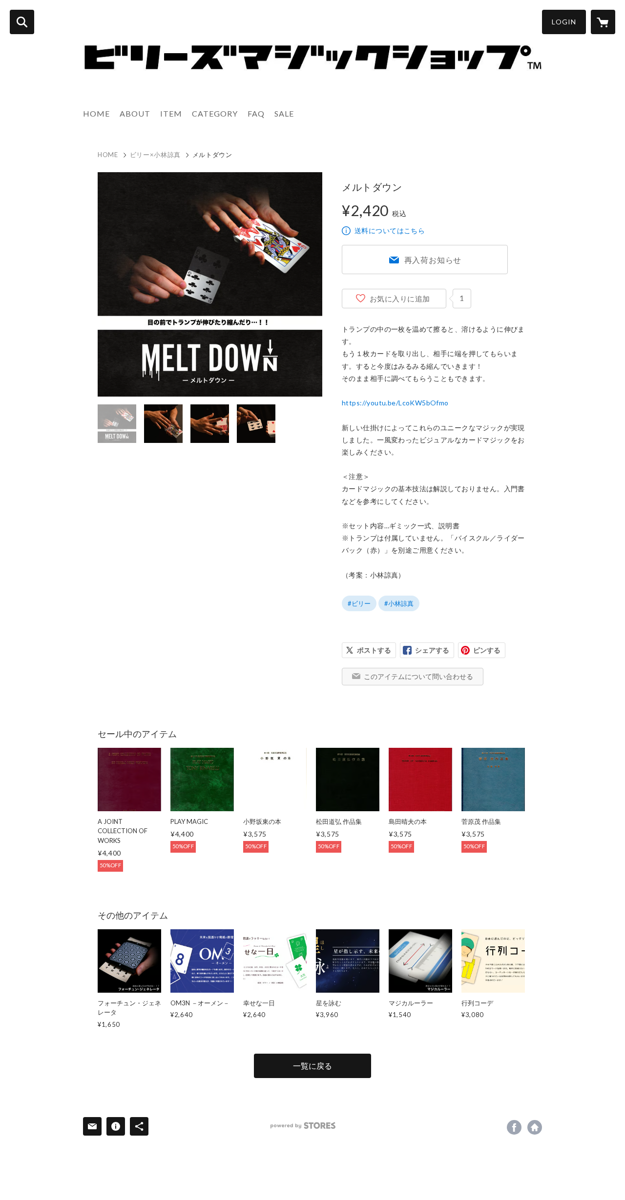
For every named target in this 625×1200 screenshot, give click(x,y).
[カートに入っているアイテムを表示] (603, 22)
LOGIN (564, 22)
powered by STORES (303, 1125)
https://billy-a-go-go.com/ (534, 1127)
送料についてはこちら (389, 230)
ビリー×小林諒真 (155, 155)
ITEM (171, 113)
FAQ (256, 113)
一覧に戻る (312, 1065)
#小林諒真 (399, 603)
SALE (284, 113)
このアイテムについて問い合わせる (418, 676)
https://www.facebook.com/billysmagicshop (514, 1127)
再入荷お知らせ (433, 259)
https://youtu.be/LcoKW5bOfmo (395, 403)
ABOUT (135, 113)
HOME (96, 113)
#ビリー (359, 603)
